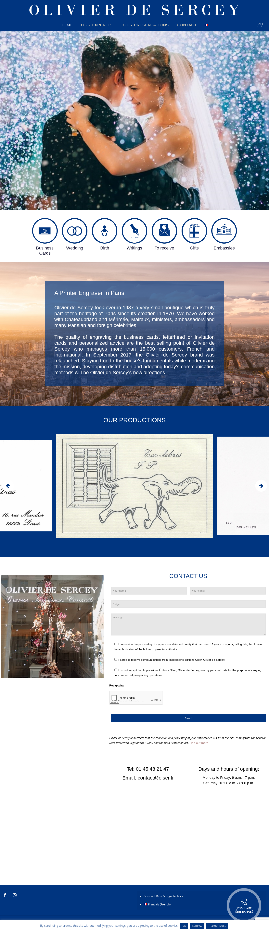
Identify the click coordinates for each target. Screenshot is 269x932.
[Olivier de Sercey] (134, 9)
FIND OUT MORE (217, 925)
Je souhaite (244, 910)
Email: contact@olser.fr (148, 778)
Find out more (199, 743)
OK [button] (184, 925)
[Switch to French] (206, 25)
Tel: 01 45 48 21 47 (148, 769)
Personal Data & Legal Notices (163, 896)
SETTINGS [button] (197, 925)
